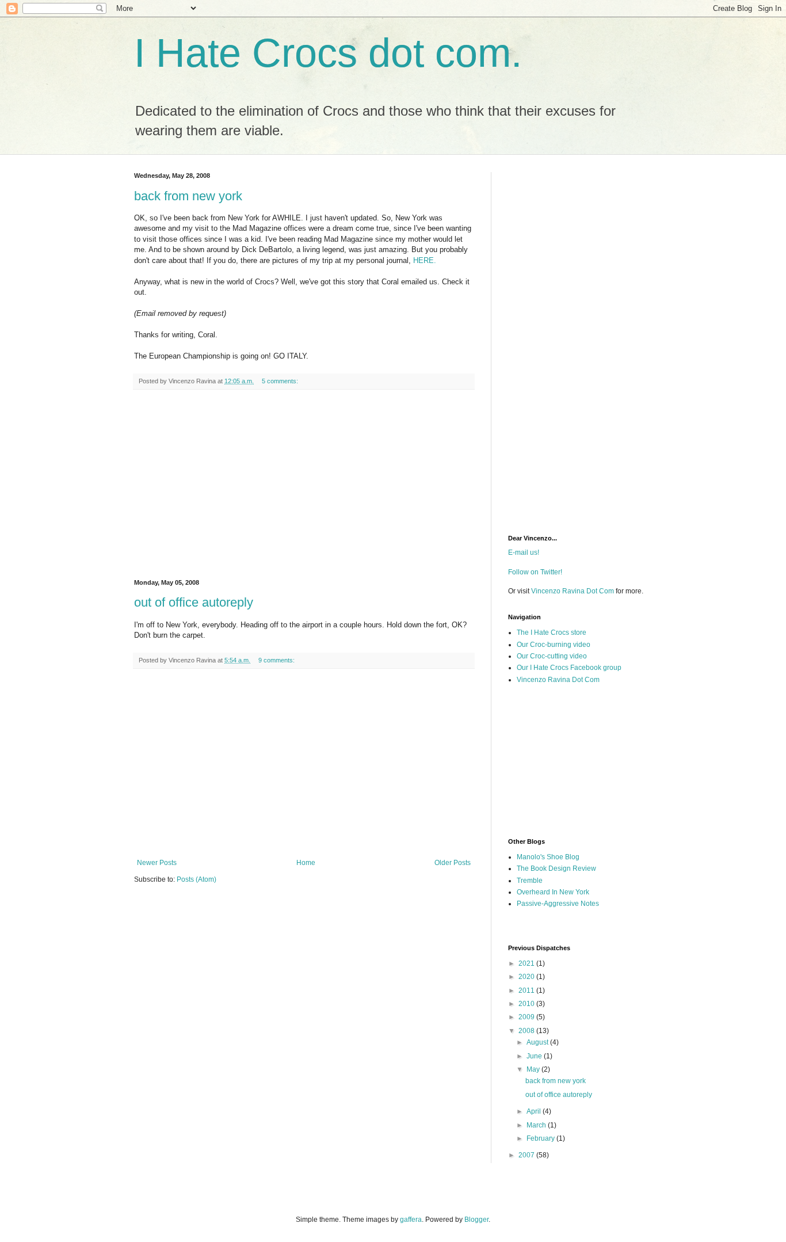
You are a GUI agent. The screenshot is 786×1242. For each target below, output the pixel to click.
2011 (527, 990)
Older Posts (452, 863)
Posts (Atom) (196, 879)
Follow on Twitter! (535, 572)
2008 (527, 1031)
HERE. (424, 260)
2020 (527, 977)
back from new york (188, 196)
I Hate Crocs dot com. (328, 53)
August (538, 1042)
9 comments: (277, 660)
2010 (527, 1004)
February (541, 1138)
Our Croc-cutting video (552, 656)
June (535, 1056)
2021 (527, 963)
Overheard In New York (553, 892)
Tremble (530, 881)
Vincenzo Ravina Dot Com (572, 591)
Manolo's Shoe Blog (548, 857)
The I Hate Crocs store (551, 632)
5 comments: (281, 381)
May (533, 1069)
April (534, 1111)
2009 (527, 1017)
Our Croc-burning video (553, 645)
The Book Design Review (556, 868)
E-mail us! (523, 552)
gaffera (411, 1220)
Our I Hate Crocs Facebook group (569, 668)
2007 (527, 1155)
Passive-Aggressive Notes (558, 904)
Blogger (476, 1220)
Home (305, 863)
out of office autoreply (193, 602)
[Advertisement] (304, 484)
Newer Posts (157, 863)
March (537, 1125)
